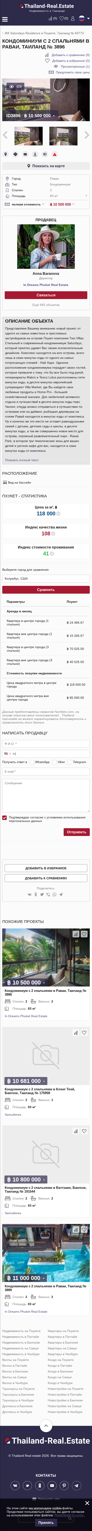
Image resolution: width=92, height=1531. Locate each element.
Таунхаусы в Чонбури (18, 1400)
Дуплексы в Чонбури (17, 1412)
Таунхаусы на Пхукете (18, 1388)
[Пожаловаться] (54, 154)
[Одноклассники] (35, 894)
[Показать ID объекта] (45, 154)
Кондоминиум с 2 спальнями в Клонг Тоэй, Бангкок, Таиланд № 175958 (40, 1091)
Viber (61, 762)
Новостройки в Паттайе (65, 1394)
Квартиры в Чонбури (63, 1354)
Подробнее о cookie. (69, 1515)
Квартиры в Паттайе (62, 1336)
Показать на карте (48, 166)
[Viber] (48, 894)
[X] (42, 894)
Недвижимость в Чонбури (21, 1354)
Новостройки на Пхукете (66, 1388)
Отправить (76, 832)
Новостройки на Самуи (65, 1406)
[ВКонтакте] (29, 894)
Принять (46, 1523)
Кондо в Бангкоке (60, 1371)
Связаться (46, 295)
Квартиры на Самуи (62, 1348)
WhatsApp (42, 762)
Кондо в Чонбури (60, 1383)
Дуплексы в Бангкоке (17, 1406)
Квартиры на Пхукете (63, 1331)
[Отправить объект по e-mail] (25, 154)
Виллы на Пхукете (15, 1360)
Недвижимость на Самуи (20, 1348)
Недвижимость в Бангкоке (21, 1342)
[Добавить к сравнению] (76, 934)
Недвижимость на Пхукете (21, 1331)
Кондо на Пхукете (61, 1360)
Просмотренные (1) (75, 66)
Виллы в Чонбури (15, 1383)
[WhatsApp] (54, 894)
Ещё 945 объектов (45, 305)
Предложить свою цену (73, 72)
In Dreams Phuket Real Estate (45, 285)
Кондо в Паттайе (60, 1365)
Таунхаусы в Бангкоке (18, 1394)
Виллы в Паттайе (14, 1365)
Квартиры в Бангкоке (63, 1342)
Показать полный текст (22, 460)
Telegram (79, 762)
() (55, 18)
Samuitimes (13, 1114)
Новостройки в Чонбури (65, 1412)
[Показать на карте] (5, 154)
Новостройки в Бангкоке (65, 1400)
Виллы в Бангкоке (15, 1371)
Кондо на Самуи (60, 1377)
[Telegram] (61, 894)
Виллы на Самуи (14, 1377)
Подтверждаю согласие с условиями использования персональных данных (47, 819)
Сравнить (46, 590)
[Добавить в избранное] (84, 934)
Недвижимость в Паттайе (20, 1336)
